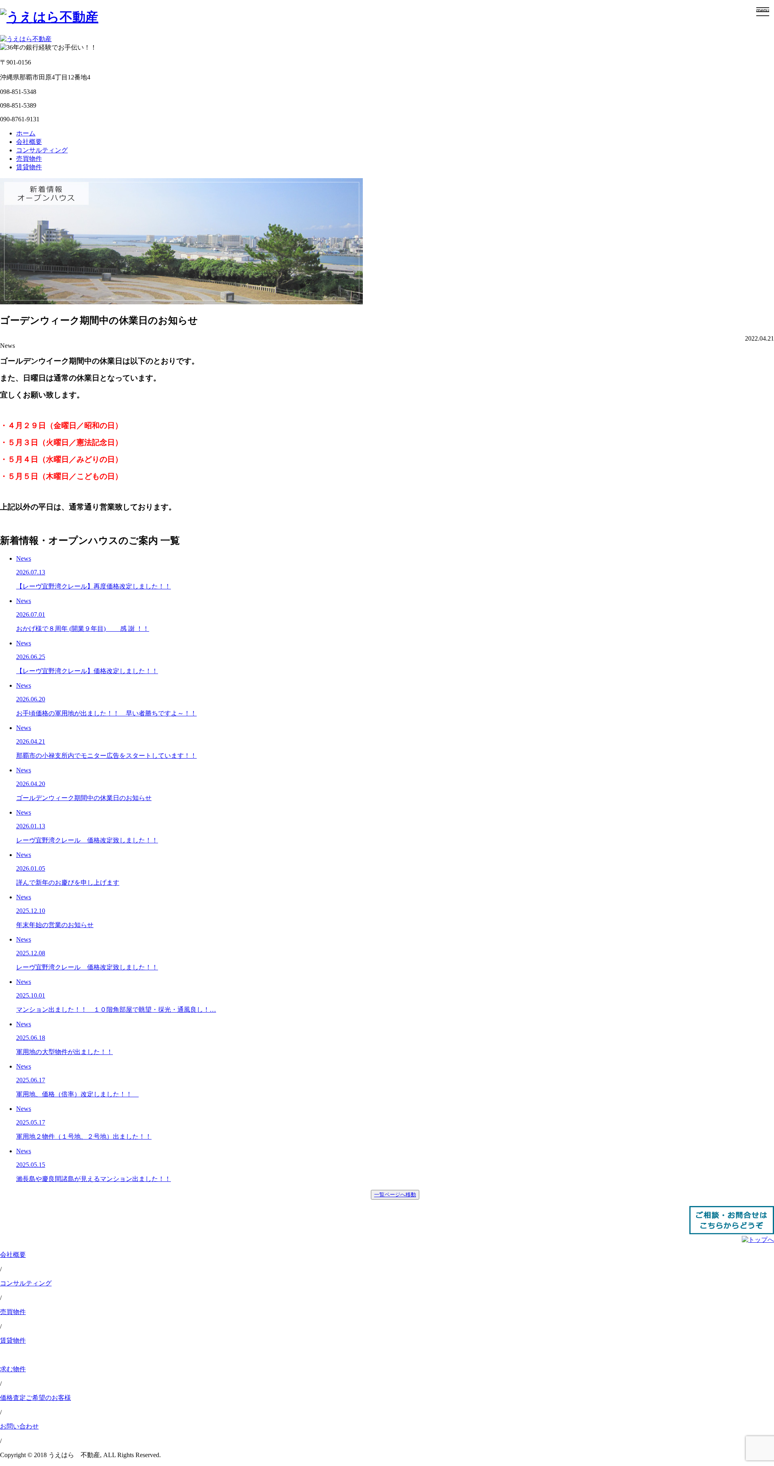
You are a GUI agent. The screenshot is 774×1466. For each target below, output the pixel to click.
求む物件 (13, 1369)
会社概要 (29, 141)
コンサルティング (42, 150)
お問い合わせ (19, 1426)
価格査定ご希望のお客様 (35, 1397)
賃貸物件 (29, 167)
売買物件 (29, 158)
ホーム (25, 133)
